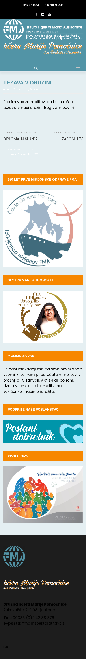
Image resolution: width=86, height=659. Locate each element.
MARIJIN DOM (31, 5)
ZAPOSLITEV (72, 139)
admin (7, 89)
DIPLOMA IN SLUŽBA (20, 139)
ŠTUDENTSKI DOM (53, 5)
